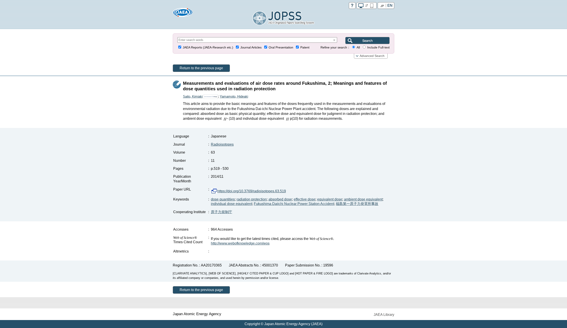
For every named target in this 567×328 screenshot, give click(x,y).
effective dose (304, 199)
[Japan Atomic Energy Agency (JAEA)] (183, 14)
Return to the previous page (201, 68)
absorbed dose (280, 199)
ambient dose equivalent (363, 199)
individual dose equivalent (231, 204)
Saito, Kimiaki (193, 96)
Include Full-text (378, 47)
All (358, 47)
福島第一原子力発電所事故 (357, 204)
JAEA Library (384, 314)
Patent (304, 47)
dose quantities (223, 199)
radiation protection (252, 199)
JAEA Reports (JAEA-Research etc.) (208, 47)
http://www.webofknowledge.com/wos (240, 243)
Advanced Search (372, 56)
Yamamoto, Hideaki (234, 96)
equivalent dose (329, 199)
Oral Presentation (281, 47)
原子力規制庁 (221, 212)
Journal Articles (251, 47)
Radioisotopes (222, 144)
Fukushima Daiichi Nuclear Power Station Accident (294, 204)
